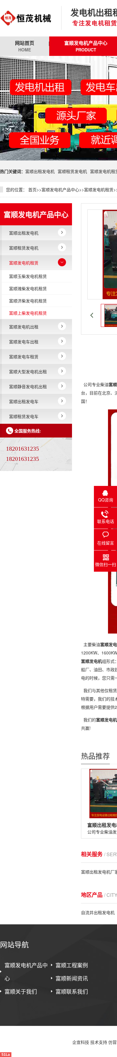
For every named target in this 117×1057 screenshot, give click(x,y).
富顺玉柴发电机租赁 (28, 276)
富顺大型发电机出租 (28, 371)
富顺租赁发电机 (72, 171)
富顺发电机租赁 (98, 189)
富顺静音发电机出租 (28, 386)
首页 (32, 189)
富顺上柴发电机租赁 (28, 313)
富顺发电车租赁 (23, 357)
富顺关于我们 (20, 991)
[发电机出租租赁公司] (26, 18)
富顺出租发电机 (40, 171)
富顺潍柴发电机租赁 (28, 288)
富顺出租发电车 (23, 401)
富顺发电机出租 (23, 327)
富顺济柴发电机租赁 (28, 301)
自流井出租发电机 (98, 912)
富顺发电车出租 (23, 342)
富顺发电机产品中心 (60, 189)
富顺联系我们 (72, 991)
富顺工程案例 (72, 965)
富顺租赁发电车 (23, 416)
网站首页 (24, 46)
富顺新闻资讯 (72, 978)
